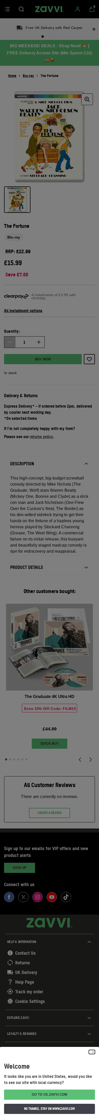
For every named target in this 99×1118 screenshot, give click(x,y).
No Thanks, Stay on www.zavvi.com (49, 1109)
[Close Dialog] (92, 1052)
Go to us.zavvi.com (49, 1094)
